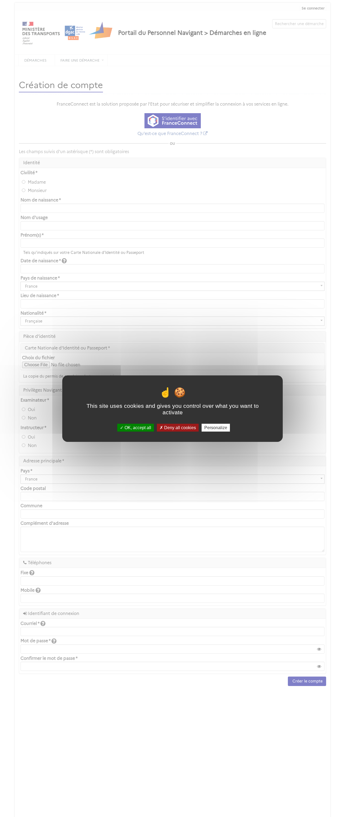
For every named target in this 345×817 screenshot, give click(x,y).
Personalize (215, 427)
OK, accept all (137, 427)
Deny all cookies (179, 427)
